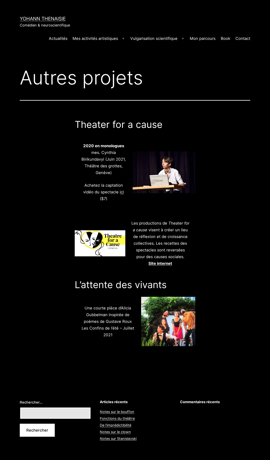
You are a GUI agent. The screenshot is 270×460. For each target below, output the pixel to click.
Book (225, 38)
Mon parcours (202, 38)
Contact (242, 38)
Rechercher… (31, 402)
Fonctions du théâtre (117, 418)
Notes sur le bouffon (117, 412)
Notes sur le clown (115, 432)
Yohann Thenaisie (43, 19)
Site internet (160, 263)
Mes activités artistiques (95, 38)
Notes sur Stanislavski (118, 439)
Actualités (58, 38)
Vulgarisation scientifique (153, 38)
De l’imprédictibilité (115, 425)
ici (122, 192)
